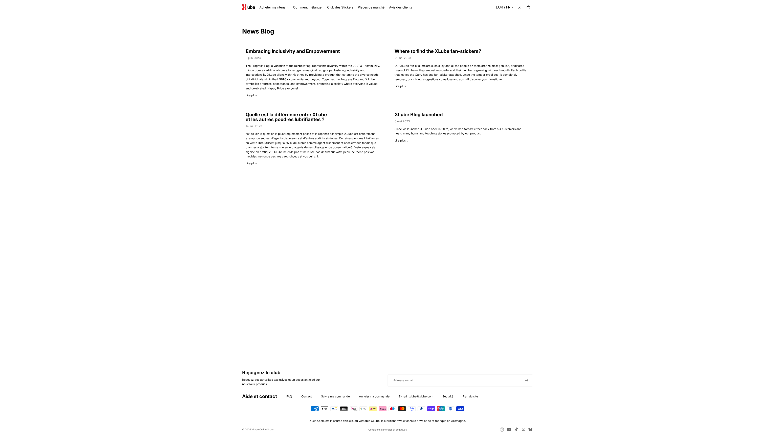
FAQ (289, 396)
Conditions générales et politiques (387, 429)
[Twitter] (523, 429)
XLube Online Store (262, 429)
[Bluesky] (530, 429)
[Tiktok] (516, 429)
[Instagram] (502, 429)
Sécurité (447, 396)
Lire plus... (252, 95)
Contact (306, 396)
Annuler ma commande (374, 396)
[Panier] (528, 7)
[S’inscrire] (527, 380)
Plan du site (470, 396)
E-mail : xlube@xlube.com (416, 396)
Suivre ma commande (335, 396)
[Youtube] (509, 429)
